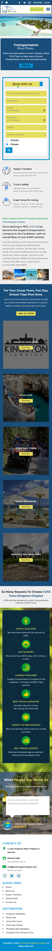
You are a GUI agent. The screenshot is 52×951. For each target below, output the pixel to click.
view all (26, 65)
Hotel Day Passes (14, 925)
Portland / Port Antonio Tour (19, 933)
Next (49, 25)
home (8, 887)
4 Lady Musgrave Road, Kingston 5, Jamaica (23, 850)
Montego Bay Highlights (17, 929)
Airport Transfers (14, 895)
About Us (10, 891)
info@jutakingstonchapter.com (22, 867)
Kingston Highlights (15, 914)
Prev (3, 25)
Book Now (26, 348)
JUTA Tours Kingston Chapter (32, 943)
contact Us (11, 902)
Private (14, 144)
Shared (14, 140)
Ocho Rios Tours (14, 921)
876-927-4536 (13, 858)
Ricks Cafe (11, 918)
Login (47, 3)
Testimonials (12, 898)
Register (37, 3)
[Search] (8, 150)
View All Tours (26, 313)
